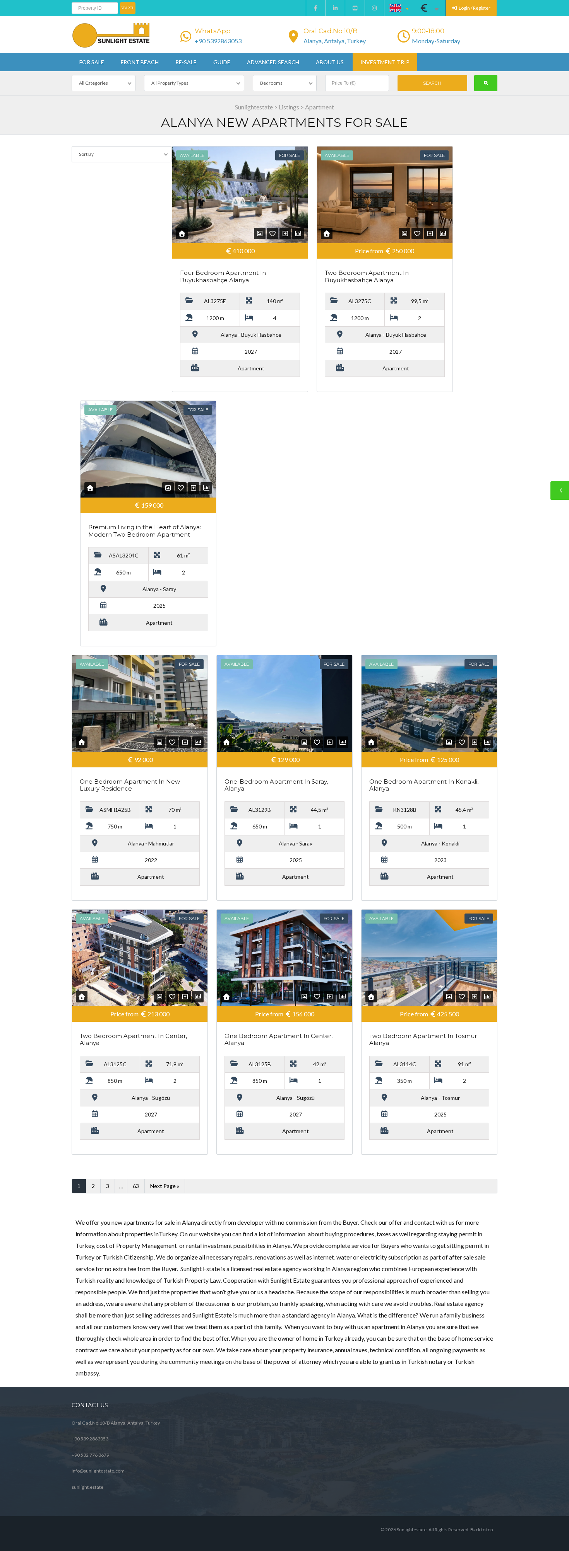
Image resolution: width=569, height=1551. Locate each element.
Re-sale (186, 62)
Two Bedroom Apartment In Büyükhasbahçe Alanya (367, 276)
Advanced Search (273, 62)
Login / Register (474, 8)
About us (330, 62)
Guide (221, 62)
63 (136, 1186)
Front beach (140, 62)
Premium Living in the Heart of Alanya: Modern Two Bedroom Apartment (144, 531)
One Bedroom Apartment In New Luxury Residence (130, 785)
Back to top (481, 1529)
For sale (91, 62)
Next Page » (164, 1186)
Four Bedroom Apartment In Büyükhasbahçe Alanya (223, 276)
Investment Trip (385, 62)
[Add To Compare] (285, 233)
